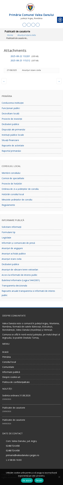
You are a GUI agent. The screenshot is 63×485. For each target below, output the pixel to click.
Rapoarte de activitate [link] (13, 145)
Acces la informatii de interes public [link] (19, 274)
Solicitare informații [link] (11, 226)
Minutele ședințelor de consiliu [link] (17, 199)
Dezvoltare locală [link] (10, 113)
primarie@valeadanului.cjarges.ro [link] (22, 455)
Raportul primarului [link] (11, 150)
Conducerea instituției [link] (13, 102)
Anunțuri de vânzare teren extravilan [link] (20, 269)
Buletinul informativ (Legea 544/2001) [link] (21, 280)
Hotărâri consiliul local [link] (13, 194)
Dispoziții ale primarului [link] (13, 129)
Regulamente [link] (8, 204)
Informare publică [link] (11, 372)
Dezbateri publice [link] (10, 124)
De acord (26, 480)
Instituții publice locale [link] (13, 134)
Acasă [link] (5, 351)
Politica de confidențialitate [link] (16, 382)
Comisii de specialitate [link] (13, 178)
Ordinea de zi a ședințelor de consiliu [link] (20, 188)
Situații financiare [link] (10, 140)
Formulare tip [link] (8, 232)
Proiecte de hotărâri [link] (12, 183)
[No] (59, 476)
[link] (24, 25)
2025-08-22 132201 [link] (20, 56)
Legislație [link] (6, 237)
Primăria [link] (6, 356)
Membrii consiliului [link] (11, 172)
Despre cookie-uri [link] (11, 377)
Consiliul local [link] (9, 361)
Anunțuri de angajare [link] (12, 248)
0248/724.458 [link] (13, 445)
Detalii (39, 480)
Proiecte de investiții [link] (12, 118)
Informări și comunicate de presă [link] (18, 242)
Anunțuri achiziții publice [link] (14, 253)
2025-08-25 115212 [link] (20, 60)
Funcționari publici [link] (11, 108)
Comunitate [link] (8, 367)
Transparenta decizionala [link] (14, 285)
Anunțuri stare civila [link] (31, 70)
